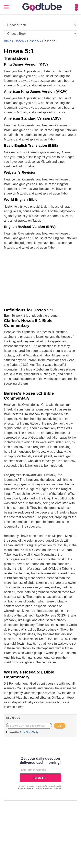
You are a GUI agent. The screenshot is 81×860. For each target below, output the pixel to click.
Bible (7, 41)
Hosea (19, 41)
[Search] (76, 7)
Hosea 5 (33, 41)
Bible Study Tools (28, 732)
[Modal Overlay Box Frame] (40, 773)
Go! (60, 725)
